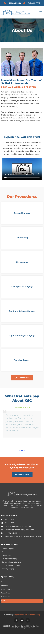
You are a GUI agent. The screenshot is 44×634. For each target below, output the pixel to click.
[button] (41, 12)
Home (3, 582)
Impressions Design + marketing (27, 615)
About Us (4, 585)
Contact (4, 601)
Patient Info (5, 597)
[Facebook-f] (16, 620)
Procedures (5, 593)
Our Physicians (6, 589)
